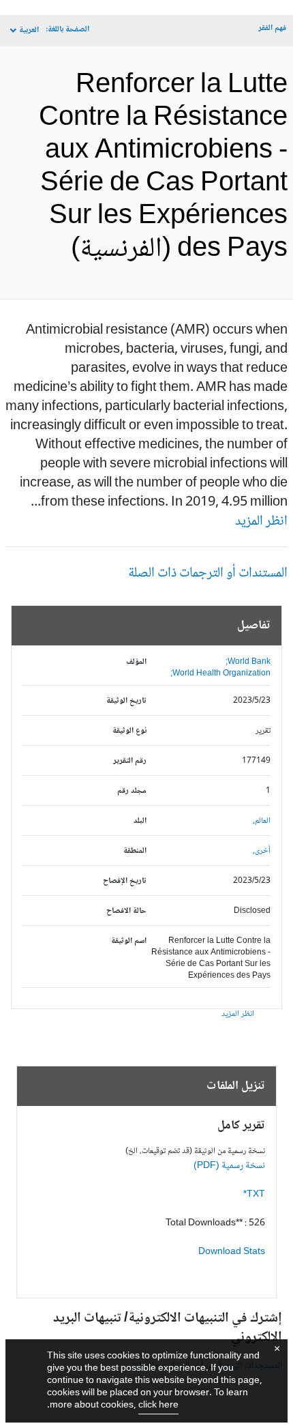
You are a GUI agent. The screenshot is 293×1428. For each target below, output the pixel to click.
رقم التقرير (129, 761)
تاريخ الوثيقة (126, 701)
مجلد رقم (131, 791)
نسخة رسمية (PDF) (229, 1166)
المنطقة (134, 851)
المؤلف (136, 662)
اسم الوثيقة (128, 941)
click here (158, 1405)
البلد (140, 821)
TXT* (254, 1194)
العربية (29, 30)
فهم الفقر (272, 28)
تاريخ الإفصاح (124, 881)
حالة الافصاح (126, 911)
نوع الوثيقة (129, 731)
